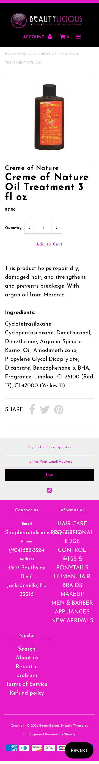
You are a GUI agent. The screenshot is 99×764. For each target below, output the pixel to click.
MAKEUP (72, 594)
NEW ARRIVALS (72, 621)
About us (27, 658)
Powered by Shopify (60, 734)
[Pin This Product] (59, 410)
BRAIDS (72, 585)
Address (27, 559)
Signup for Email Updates (49, 447)
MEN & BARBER (72, 603)
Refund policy (27, 693)
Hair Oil (27, 54)
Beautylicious (49, 725)
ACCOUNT (34, 37)
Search (26, 649)
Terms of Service (27, 684)
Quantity (13, 228)
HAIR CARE (72, 524)
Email (27, 524)
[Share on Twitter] (45, 410)
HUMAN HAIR (72, 577)
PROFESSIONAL (72, 533)
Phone (26, 541)
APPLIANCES (72, 612)
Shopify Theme (72, 725)
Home (10, 54)
